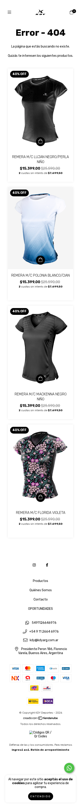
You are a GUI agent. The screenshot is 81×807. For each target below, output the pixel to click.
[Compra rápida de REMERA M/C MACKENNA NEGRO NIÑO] (40, 378)
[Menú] (9, 12)
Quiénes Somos (40, 590)
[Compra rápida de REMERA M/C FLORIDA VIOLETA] (40, 497)
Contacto (41, 599)
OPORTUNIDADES (40, 609)
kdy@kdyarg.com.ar (44, 640)
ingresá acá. (21, 749)
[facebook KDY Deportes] (47, 565)
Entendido (40, 796)
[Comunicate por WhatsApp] (69, 768)
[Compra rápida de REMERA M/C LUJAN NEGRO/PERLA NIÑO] (40, 141)
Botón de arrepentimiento (50, 749)
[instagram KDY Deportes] (34, 565)
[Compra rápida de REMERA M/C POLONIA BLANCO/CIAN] (40, 260)
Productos (40, 581)
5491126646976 (44, 623)
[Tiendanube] (41, 719)
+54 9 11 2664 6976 (44, 632)
